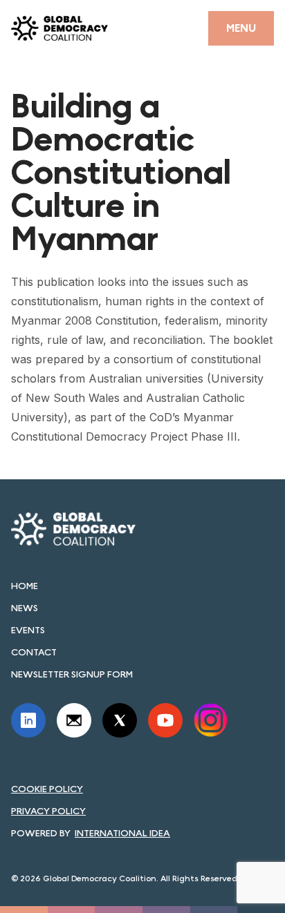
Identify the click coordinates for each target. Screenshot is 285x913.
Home (24, 585)
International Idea (122, 833)
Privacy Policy (48, 811)
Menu (241, 28)
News (24, 608)
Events (28, 630)
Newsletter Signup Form (72, 674)
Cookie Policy (47, 788)
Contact (34, 652)
